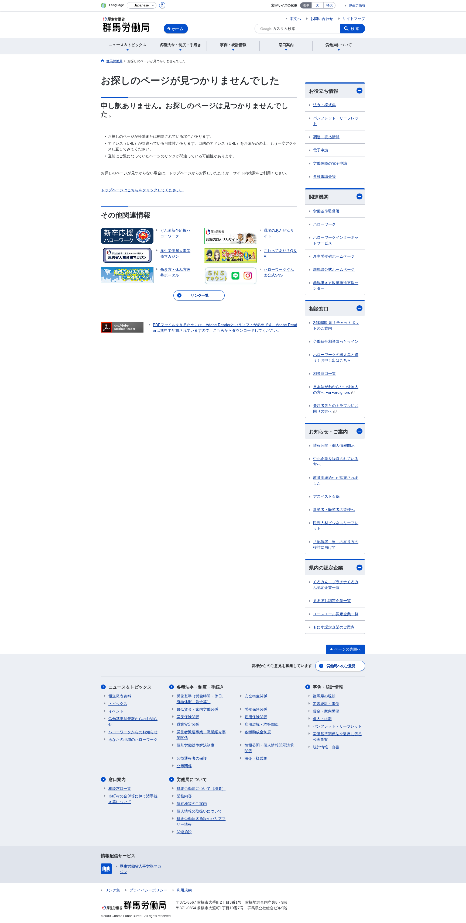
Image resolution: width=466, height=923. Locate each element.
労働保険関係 (256, 709)
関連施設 (184, 832)
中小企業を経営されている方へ (335, 461)
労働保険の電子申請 (330, 163)
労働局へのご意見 (341, 666)
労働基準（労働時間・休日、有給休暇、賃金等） (201, 699)
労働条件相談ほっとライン (335, 341)
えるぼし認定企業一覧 (332, 601)
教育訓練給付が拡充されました (335, 480)
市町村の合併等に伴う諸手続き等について (132, 799)
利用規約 (184, 890)
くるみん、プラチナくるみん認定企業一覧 (335, 585)
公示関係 (184, 766)
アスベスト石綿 (326, 496)
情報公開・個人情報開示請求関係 (269, 748)
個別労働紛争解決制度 (195, 745)
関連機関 (318, 197)
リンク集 (112, 890)
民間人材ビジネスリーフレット (335, 526)
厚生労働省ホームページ (334, 256)
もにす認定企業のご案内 (334, 627)
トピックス (117, 703)
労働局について (192, 779)
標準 (306, 5)
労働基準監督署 (326, 211)
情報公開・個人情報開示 (334, 445)
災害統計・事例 (326, 703)
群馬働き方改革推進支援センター (335, 286)
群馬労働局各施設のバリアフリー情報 (201, 822)
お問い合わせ (321, 18)
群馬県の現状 (324, 696)
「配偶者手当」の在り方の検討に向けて (335, 544)
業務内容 (184, 796)
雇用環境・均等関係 (262, 724)
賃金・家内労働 (326, 711)
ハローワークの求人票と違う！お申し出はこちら (335, 357)
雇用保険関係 (256, 717)
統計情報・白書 (326, 747)
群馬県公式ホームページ (334, 269)
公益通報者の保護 (192, 758)
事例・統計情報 (328, 687)
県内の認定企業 (326, 568)
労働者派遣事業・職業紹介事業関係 (201, 735)
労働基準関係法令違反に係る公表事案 (337, 737)
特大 (329, 5)
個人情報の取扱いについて (199, 811)
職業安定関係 (188, 724)
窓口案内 (117, 779)
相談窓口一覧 (324, 373)
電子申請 (320, 150)
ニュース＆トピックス (130, 687)
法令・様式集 (324, 105)
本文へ (295, 18)
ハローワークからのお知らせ (132, 732)
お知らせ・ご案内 (328, 431)
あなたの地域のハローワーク (132, 739)
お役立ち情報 (323, 91)
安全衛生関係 (256, 696)
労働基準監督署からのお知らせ (132, 722)
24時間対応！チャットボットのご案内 (336, 325)
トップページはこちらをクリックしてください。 (142, 190)
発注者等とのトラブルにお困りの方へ (335, 408)
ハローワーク (324, 224)
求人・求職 (322, 719)
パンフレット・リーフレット (335, 121)
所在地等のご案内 (192, 803)
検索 (355, 28)
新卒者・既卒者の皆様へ (334, 509)
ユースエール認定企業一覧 (335, 614)
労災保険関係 (188, 717)
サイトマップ (353, 18)
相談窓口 (318, 309)
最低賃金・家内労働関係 (197, 709)
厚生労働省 (357, 5)
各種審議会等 (324, 176)
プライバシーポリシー (148, 890)
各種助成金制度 (258, 732)
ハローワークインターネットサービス (335, 240)
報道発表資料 (119, 696)
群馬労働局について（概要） (201, 788)
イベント (116, 711)
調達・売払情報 (326, 137)
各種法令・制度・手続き (200, 687)
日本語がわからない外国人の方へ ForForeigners (335, 390)
